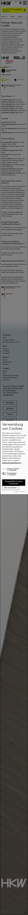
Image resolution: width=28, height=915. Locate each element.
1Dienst (11, 475)
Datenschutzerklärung (11, 463)
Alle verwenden (10, 488)
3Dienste (11, 470)
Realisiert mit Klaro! (19, 491)
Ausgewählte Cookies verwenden (14, 482)
